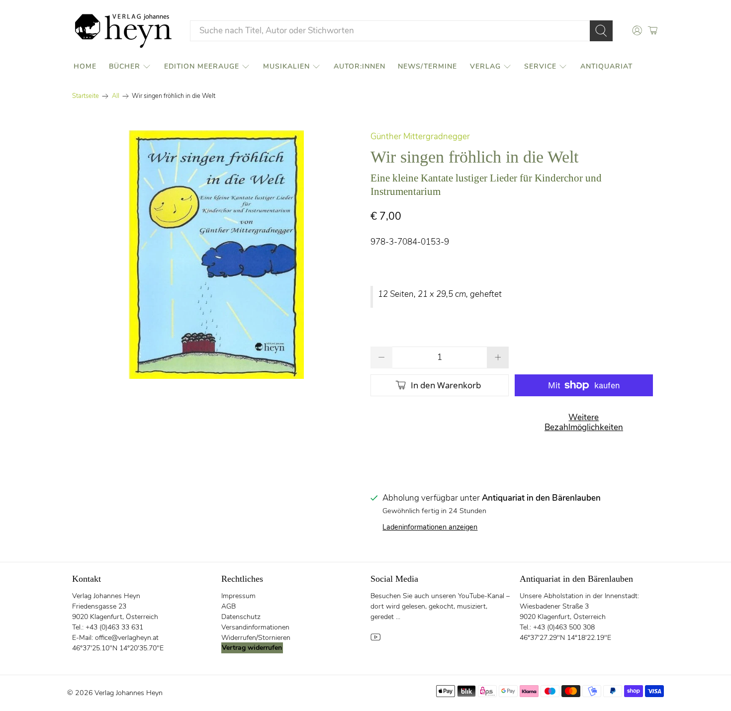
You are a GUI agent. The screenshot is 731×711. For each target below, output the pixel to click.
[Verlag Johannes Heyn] (123, 31)
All (115, 96)
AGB (228, 606)
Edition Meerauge (201, 66)
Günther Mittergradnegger (420, 136)
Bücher (124, 66)
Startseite (85, 96)
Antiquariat (606, 66)
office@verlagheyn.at (127, 637)
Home (85, 66)
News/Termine (427, 66)
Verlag (485, 66)
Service (540, 66)
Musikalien (286, 66)
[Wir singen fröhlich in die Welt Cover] (216, 254)
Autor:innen (359, 66)
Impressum (238, 596)
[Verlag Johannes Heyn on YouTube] (375, 639)
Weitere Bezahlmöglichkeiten (584, 422)
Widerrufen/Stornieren (255, 637)
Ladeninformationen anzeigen (429, 527)
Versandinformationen (255, 627)
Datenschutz (241, 617)
